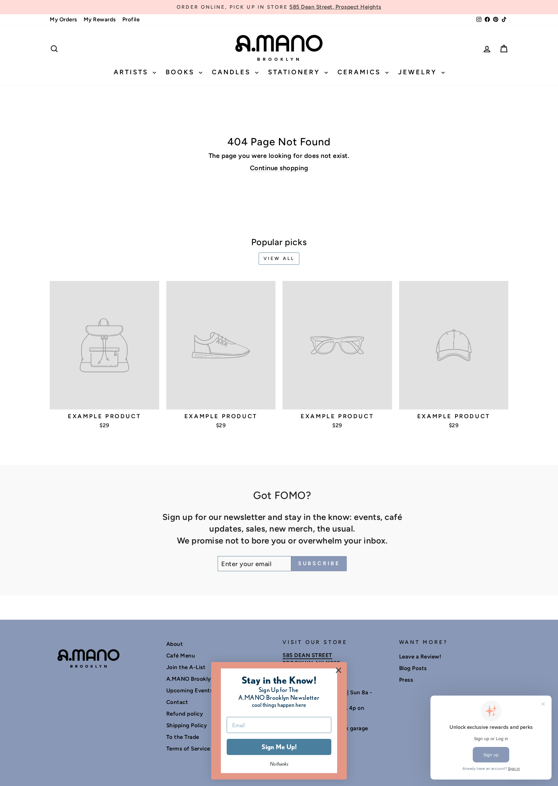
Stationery (295, 72)
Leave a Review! (420, 656)
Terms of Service (188, 748)
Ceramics (360, 72)
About (174, 644)
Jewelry (419, 72)
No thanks (279, 764)
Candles (232, 72)
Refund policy (184, 713)
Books (181, 72)
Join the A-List (186, 667)
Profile (131, 19)
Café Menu (180, 655)
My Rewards (100, 19)
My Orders (63, 19)
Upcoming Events (189, 690)
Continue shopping (279, 168)
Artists (132, 72)
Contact (177, 702)
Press (406, 680)
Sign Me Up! (279, 747)
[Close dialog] (338, 670)
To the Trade (182, 737)
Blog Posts (413, 668)
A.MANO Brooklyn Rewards (202, 679)
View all (279, 258)
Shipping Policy (186, 725)
